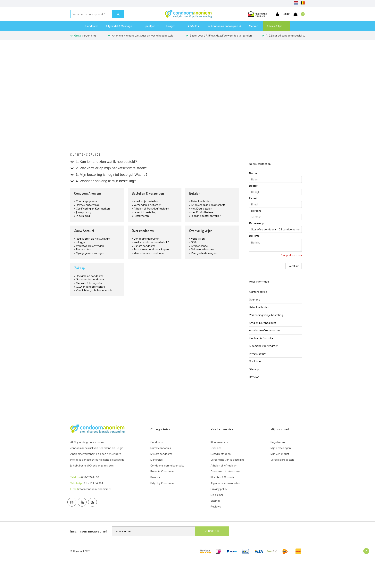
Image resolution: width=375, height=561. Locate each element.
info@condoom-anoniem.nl (94, 489)
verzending (85, 35)
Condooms (91, 26)
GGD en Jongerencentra (90, 286)
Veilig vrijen (198, 238)
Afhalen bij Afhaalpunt (262, 322)
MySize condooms (161, 453)
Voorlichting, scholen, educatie (94, 290)
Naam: (253, 173)
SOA (194, 242)
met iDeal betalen (201, 208)
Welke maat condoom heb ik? (151, 242)
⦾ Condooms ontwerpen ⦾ (224, 26)
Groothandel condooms (90, 279)
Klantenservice (258, 291)
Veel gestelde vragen (204, 253)
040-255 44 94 (90, 477)
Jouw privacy (83, 212)
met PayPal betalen (202, 212)
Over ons (254, 299)
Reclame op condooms (90, 275)
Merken (253, 26)
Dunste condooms (144, 245)
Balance (155, 477)
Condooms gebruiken (146, 238)
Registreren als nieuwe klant (93, 238)
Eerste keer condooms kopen (151, 249)
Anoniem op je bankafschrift (208, 204)
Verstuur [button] (294, 266)
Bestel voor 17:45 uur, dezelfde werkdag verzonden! (221, 35)
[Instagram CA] (71, 502)
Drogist (170, 26)
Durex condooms (160, 448)
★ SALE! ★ (193, 26)
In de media (83, 215)
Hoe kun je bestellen (146, 201)
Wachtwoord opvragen (90, 245)
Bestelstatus (83, 249)
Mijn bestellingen (281, 448)
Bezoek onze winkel (88, 204)
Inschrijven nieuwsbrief (88, 531)
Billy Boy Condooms (162, 483)
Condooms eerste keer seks (167, 465)
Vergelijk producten (282, 459)
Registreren (278, 442)
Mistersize (156, 459)
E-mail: (253, 198)
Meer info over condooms (149, 253)
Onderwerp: (256, 223)
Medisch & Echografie (89, 283)
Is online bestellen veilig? (206, 215)
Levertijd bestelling (145, 212)
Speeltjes (149, 26)
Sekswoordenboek (202, 249)
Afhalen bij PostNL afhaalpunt (151, 208)
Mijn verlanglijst (280, 453)
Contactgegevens (86, 201)
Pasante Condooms (162, 471)
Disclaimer (255, 361)
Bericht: (254, 235)
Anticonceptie (199, 245)
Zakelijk (80, 268)
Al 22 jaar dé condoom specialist (285, 35)
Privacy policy (257, 353)
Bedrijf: (253, 185)
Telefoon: (255, 210)
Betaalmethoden (201, 201)
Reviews (254, 376)
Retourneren (141, 215)
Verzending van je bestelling (266, 315)
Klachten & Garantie (261, 338)
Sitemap (254, 369)
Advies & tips (274, 26)
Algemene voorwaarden (264, 345)
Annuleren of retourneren (264, 330)
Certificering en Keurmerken (93, 208)
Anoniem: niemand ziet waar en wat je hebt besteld (142, 35)
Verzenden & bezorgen (148, 204)
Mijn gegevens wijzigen (90, 253)
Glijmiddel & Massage (119, 26)
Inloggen (81, 242)
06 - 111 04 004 (93, 483)
